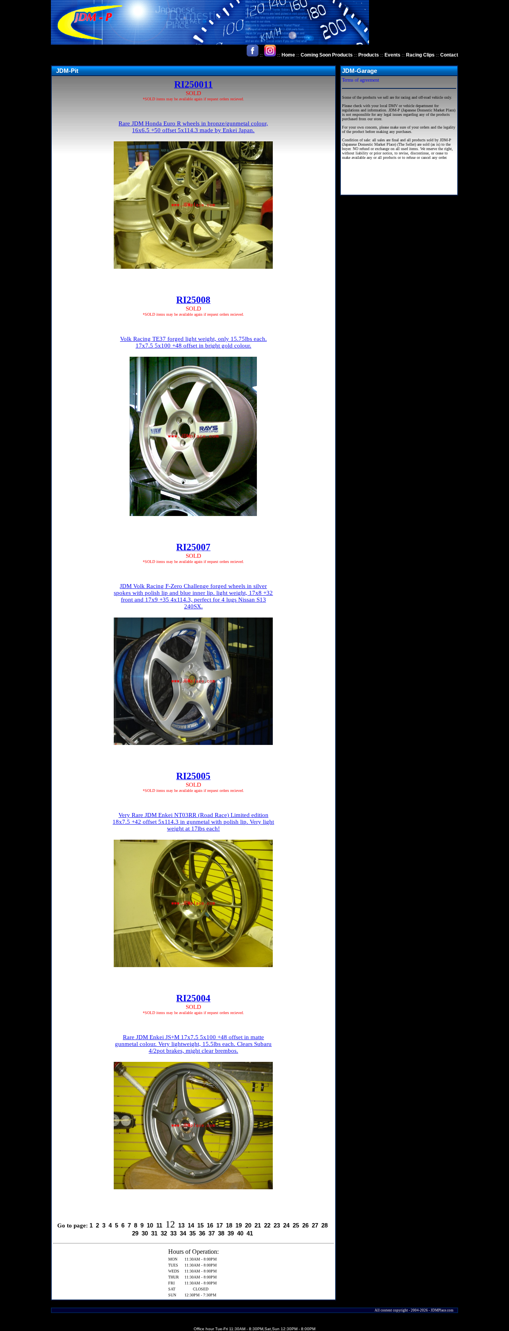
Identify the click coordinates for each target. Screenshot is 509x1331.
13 (181, 1225)
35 (192, 1233)
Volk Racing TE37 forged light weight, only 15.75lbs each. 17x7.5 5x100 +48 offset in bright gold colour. (193, 342)
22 (267, 1225)
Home (288, 55)
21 (257, 1225)
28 (324, 1225)
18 (229, 1225)
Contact (449, 55)
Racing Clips (420, 55)
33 (173, 1233)
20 (248, 1225)
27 (315, 1225)
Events (392, 55)
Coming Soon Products (327, 55)
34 (183, 1233)
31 (154, 1233)
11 (159, 1225)
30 (145, 1233)
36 (202, 1233)
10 (150, 1225)
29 (135, 1233)
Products (368, 55)
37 (211, 1233)
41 (250, 1233)
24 (286, 1225)
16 (210, 1225)
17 (219, 1225)
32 (164, 1233)
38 (221, 1233)
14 (191, 1225)
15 (200, 1225)
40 (240, 1233)
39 (230, 1233)
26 (305, 1225)
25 (296, 1225)
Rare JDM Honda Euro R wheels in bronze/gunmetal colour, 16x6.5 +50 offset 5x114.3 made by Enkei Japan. (193, 126)
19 (238, 1225)
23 (277, 1225)
